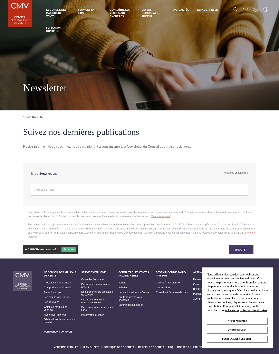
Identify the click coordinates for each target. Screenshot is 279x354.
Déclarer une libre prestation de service (97, 293)
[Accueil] (20, 13)
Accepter (69, 249)
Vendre (122, 282)
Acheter (122, 287)
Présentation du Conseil (57, 282)
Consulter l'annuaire (92, 279)
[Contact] (245, 9)
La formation (163, 287)
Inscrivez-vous (44, 174)
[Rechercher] (235, 9)
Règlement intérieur (55, 315)
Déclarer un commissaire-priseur (95, 286)
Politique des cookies (119, 347)
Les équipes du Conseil (57, 297)
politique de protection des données (246, 310)
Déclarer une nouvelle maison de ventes (93, 301)
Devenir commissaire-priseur (151, 13)
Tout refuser (238, 330)
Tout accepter (238, 321)
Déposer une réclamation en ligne (97, 309)
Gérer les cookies (151, 347)
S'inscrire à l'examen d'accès (172, 292)
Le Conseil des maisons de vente (56, 13)
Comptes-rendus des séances (55, 308)
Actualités (181, 9)
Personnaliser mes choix (237, 339)
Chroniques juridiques (130, 305)
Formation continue (53, 29)
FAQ (170, 347)
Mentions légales (160, 216)
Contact (183, 347)
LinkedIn (199, 347)
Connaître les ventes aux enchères (120, 13)
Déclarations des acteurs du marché (59, 321)
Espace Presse (207, 9)
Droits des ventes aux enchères (130, 298)
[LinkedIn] (255, 9)
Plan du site (91, 347)
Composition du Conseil (57, 287)
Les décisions (51, 302)
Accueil (26, 117)
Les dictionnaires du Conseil (134, 292)
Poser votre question (92, 315)
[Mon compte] (266, 9)
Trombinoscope (52, 292)
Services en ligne (86, 11)
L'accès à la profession (168, 282)
